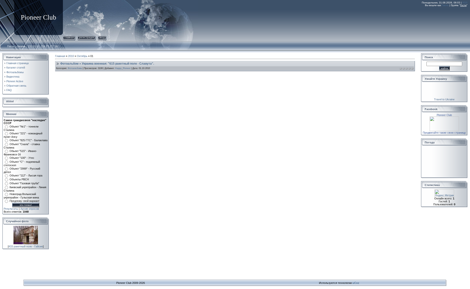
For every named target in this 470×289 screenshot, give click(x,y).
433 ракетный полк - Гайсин (26, 246)
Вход (102, 37)
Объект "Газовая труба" (24, 183)
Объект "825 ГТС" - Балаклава (28, 140)
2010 (71, 56)
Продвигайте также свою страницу (444, 132)
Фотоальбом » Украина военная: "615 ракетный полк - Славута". (107, 63)
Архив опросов (29, 208)
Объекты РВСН (19, 179)
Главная (69, 37)
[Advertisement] (378, 20)
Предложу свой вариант (24, 200)
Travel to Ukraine (444, 99)
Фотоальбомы (75, 68)
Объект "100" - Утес (22, 157)
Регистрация (86, 37)
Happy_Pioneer (122, 68)
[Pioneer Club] (444, 117)
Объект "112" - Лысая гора (26, 175)
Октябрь (82, 56)
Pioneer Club (444, 115)
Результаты (11, 208)
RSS (465, 2)
